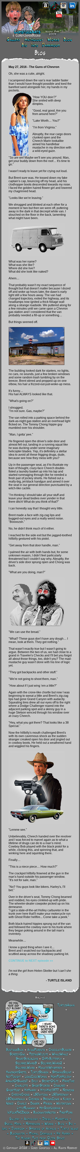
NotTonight (13, 1077)
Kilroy (67, 1099)
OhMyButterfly (52, 1059)
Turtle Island (69, 1129)
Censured (59, 1086)
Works (48, 1124)
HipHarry (30, 1090)
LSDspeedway (60, 1095)
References (33, 1124)
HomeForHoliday (61, 1077)
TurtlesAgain (66, 1005)
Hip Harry (63, 1134)
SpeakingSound (61, 1072)
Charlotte (21, 1086)
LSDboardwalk (15, 1099)
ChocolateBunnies (60, 1050)
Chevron (34, 1099)
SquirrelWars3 (26, 1063)
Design (46, 1119)
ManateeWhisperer (50, 1068)
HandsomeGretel (16, 1072)
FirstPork (66, 1113)
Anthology (31, 1119)
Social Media (12, 1124)
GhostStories (41, 1086)
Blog (61, 1124)
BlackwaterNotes (44, 1113)
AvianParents (36, 1050)
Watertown (63, 1104)
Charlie (22, 1104)
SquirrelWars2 (51, 1063)
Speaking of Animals (42, 1129)
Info (4, 1129)
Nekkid (9, 1104)
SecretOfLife (50, 1081)
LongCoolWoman (36, 1077)
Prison (47, 1104)
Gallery (14, 1119)
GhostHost (13, 1090)
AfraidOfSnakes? (17, 1081)
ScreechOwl (17, 1054)
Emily (35, 1081)
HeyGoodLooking (49, 1108)
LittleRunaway (26, 1108)
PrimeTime (68, 1081)
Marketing (61, 1119)
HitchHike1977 (49, 1090)
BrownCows (51, 1099)
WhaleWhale (60, 1054)
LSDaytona (40, 1095)
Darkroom (18, 1129)
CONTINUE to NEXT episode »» (31, 960)
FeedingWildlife (38, 1054)
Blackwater (17, 1134)
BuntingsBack (14, 1050)
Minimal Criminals (40, 1134)
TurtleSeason (39, 1072)
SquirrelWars (25, 1068)
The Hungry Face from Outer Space (40, 1138)
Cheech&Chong (21, 1095)
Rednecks (68, 1090)
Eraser (35, 1104)
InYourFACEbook (18, 1113)
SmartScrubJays (27, 1059)
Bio (71, 1124)
